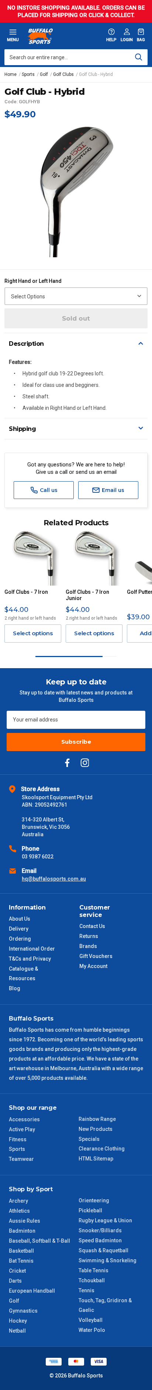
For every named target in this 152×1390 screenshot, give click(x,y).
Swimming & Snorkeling (108, 1260)
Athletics (19, 1211)
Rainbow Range (97, 1119)
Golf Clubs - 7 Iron (26, 592)
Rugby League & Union (105, 1220)
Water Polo (92, 1330)
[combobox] (76, 57)
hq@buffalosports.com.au (54, 879)
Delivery (18, 929)
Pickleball (90, 1210)
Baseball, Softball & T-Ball (39, 1241)
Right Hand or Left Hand (33, 281)
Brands (88, 946)
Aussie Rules (24, 1221)
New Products (96, 1129)
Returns (88, 936)
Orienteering (94, 1200)
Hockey (18, 1321)
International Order (32, 949)
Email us (112, 490)
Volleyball (91, 1320)
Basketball (21, 1251)
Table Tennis (93, 1270)
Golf (14, 1301)
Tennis (86, 1290)
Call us (48, 490)
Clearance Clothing (102, 1149)
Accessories (24, 1119)
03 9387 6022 (37, 857)
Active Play (22, 1129)
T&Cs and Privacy (30, 959)
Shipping (22, 428)
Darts (15, 1281)
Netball (17, 1331)
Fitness (18, 1139)
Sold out (76, 318)
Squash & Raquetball (103, 1250)
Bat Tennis (21, 1261)
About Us (19, 919)
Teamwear (21, 1159)
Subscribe (76, 741)
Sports (17, 1149)
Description (26, 343)
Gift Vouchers (96, 956)
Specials (89, 1139)
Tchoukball (92, 1280)
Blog (14, 988)
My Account (93, 966)
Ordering (20, 939)
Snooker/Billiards (100, 1230)
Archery (18, 1201)
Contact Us (92, 926)
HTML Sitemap (96, 1159)
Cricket (17, 1271)
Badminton (22, 1231)
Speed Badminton (100, 1240)
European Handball (32, 1291)
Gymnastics (23, 1311)
